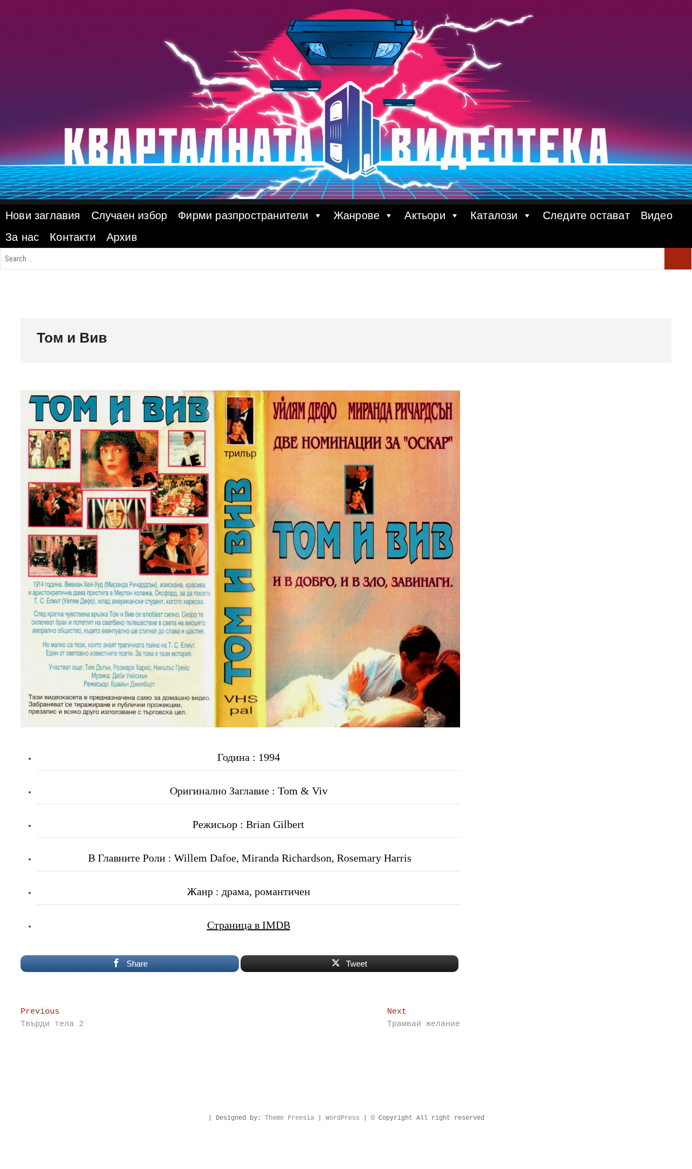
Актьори (424, 215)
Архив (122, 237)
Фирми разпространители (243, 215)
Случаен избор (129, 215)
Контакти (73, 237)
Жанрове (357, 215)
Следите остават (586, 215)
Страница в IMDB (248, 925)
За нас (22, 237)
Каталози (494, 215)
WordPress (342, 1118)
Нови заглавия (43, 215)
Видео (657, 215)
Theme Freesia (289, 1118)
